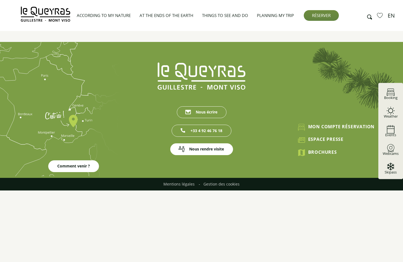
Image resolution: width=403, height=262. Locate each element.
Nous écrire (206, 112)
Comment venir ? (73, 166)
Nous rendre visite (206, 149)
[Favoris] (380, 15)
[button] (368, 16)
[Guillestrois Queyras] (45, 17)
